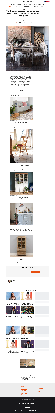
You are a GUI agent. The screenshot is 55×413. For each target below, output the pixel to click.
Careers (36, 403)
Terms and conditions (21, 403)
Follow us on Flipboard (24, 394)
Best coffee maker (40, 388)
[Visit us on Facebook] (44, 1)
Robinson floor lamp (22, 197)
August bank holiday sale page (16, 85)
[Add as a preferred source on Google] (27, 407)
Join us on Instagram (24, 389)
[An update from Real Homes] (27, 363)
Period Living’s (24, 82)
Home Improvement (19, 4)
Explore (43, 4)
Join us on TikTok (23, 390)
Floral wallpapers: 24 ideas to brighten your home (18, 261)
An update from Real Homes (26, 366)
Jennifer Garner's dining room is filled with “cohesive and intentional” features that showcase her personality (28, 372)
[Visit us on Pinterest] (46, 1)
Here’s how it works (33, 24)
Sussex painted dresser (22, 165)
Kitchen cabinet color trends (27, 6)
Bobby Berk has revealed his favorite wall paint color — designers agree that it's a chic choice (28, 375)
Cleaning (14, 4)
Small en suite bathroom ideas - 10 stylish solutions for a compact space (27, 379)
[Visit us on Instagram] (48, 1)
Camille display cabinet (22, 227)
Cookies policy (32, 403)
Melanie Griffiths (21, 22)
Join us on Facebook (24, 393)
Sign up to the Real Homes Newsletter (25, 386)
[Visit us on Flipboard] (49, 1)
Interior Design (26, 4)
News (31, 22)
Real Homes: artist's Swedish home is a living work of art (19, 262)
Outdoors (35, 4)
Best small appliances (41, 392)
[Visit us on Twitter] (45, 1)
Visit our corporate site (37, 410)
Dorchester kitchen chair (22, 122)
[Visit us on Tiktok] (50, 1)
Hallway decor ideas (43, 6)
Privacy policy (27, 403)
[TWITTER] (12, 281)
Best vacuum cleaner (40, 387)
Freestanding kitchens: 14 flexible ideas (17, 264)
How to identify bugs (35, 6)
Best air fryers (39, 391)
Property (39, 4)
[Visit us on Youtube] (47, 1)
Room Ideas (31, 4)
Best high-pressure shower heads (17, 6)
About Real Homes (32, 387)
